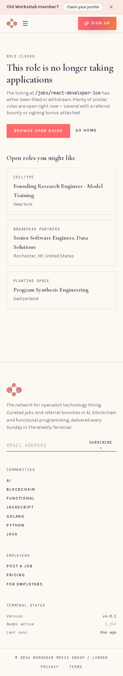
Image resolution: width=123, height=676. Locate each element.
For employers (25, 584)
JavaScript (20, 507)
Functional (20, 498)
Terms (75, 666)
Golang (16, 516)
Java (12, 534)
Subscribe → (101, 445)
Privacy (50, 666)
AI (9, 480)
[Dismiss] (111, 7)
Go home (86, 130)
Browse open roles (38, 130)
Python (16, 525)
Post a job (19, 566)
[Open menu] (25, 23)
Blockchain (21, 489)
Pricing (16, 575)
